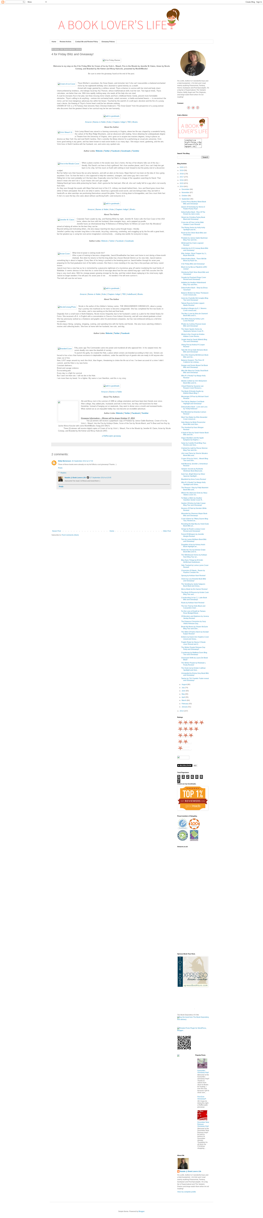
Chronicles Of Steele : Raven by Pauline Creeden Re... (193, 571)
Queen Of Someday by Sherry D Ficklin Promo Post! (193, 208)
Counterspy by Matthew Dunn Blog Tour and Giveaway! (194, 653)
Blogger (141, 1211)
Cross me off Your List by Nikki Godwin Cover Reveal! (192, 223)
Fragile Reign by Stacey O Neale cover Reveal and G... (193, 643)
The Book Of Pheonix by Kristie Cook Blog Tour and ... (195, 593)
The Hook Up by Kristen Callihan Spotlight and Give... (193, 669)
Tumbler (135, 151)
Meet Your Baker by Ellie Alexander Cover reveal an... (194, 418)
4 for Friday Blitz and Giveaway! (193, 264)
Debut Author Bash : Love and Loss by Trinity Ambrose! (194, 408)
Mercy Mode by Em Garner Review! (194, 589)
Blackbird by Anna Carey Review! (193, 479)
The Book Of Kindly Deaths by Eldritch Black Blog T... (192, 392)
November (186, 192)
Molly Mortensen (64, 461)
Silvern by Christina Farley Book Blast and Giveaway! (193, 218)
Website (104, 241)
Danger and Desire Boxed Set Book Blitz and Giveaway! (194, 366)
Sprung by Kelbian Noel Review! (193, 576)
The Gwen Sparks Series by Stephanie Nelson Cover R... (193, 330)
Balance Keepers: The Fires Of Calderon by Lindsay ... (192, 361)
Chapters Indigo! (119, 122)
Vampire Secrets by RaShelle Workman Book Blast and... (192, 470)
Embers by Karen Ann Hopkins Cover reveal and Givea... (195, 638)
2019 (182, 170)
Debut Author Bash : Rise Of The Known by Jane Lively (193, 213)
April (183, 697)
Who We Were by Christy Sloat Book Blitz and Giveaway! (194, 371)
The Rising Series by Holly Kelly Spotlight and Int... (193, 228)
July (183, 688)
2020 (182, 167)
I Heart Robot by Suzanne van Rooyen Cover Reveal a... (192, 387)
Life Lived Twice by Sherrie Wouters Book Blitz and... (194, 454)
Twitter (112, 241)
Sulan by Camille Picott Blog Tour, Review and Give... (193, 444)
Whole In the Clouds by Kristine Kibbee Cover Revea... (193, 335)
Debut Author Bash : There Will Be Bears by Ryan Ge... (193, 260)
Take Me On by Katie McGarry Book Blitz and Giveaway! (194, 351)
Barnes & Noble (99, 122)
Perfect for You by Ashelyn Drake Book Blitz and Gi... (193, 551)
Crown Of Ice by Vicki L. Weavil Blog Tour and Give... (194, 459)
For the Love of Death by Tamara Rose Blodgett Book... (193, 612)
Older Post (167, 531)
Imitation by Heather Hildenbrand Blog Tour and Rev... (193, 283)
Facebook (120, 241)
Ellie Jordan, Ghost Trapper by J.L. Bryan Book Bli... (194, 254)
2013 (182, 711)
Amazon (88, 122)
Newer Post (56, 531)
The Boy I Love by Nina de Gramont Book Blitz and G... (194, 314)
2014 (182, 186)
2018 (182, 174)
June (184, 691)
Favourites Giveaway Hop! (203, 1071)
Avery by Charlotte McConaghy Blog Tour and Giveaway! (194, 299)
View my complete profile (186, 1192)
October (185, 196)
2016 (182, 180)
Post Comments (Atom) (70, 535)
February (185, 704)
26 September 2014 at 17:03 (82, 461)
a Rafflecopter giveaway (111, 436)
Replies (63, 473)
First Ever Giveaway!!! (201, 1098)
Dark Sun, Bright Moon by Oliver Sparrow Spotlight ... (193, 475)
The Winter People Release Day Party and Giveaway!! (193, 648)
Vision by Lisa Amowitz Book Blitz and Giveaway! (193, 580)
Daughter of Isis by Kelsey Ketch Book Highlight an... (193, 545)
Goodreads (126, 151)
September (186, 199)
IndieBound (131, 294)
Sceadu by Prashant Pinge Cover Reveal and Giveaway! (193, 278)
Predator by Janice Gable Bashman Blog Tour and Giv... (194, 239)
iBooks (135, 122)
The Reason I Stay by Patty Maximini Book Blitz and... (194, 488)
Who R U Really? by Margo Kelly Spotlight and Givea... (193, 483)
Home (54, 42)
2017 (182, 177)
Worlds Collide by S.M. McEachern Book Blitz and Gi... (194, 382)
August (184, 684)
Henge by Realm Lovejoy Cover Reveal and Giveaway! (193, 530)
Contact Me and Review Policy (86, 42)
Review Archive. (66, 42)
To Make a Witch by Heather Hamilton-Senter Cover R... (192, 499)
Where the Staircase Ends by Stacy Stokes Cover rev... (194, 494)
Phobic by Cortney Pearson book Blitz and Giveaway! (193, 325)
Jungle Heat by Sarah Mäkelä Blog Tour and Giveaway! (194, 340)
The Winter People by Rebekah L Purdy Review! (193, 664)
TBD (129, 122)
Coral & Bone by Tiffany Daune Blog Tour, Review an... (194, 520)
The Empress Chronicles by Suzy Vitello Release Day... (193, 622)
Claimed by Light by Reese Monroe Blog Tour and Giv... (194, 449)
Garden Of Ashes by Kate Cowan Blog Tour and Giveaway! (193, 504)
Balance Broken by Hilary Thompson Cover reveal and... (194, 294)
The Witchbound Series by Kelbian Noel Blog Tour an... (194, 556)
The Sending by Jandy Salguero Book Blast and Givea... (193, 585)
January (185, 707)
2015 (182, 183)
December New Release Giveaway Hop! (203, 1124)
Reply (60, 468)
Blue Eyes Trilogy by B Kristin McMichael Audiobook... (192, 561)
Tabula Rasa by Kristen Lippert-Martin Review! (193, 304)
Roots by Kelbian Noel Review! (192, 603)
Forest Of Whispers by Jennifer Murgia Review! (192, 535)
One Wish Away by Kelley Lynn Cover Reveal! (192, 320)
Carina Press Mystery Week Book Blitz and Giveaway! (193, 203)
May (183, 694)
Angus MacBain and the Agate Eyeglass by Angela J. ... (192, 439)
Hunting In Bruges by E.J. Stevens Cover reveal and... (193, 309)
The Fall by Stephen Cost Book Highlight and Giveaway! (192, 402)
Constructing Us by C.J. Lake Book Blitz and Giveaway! (194, 599)
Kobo (109, 122)
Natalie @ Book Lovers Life (75, 478)
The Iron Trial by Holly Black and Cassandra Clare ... (193, 607)
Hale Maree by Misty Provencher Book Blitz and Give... (193, 423)
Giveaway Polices (108, 42)
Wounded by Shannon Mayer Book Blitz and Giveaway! (194, 514)
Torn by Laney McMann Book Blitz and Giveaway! (193, 540)
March (184, 700)
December (186, 189)
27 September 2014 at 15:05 (100, 478)
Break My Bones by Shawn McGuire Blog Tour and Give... (194, 628)
